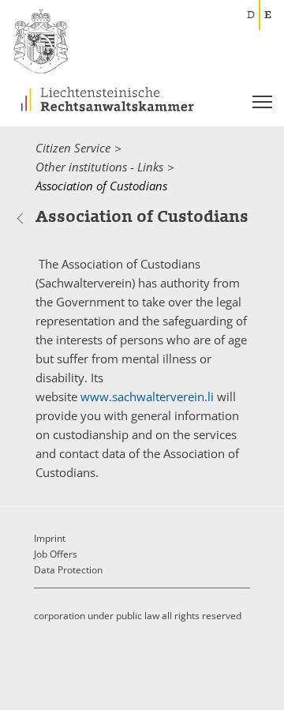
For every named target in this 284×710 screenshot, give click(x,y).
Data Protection (68, 570)
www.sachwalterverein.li (147, 396)
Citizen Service (73, 148)
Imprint (49, 538)
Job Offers (55, 554)
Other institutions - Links (99, 167)
